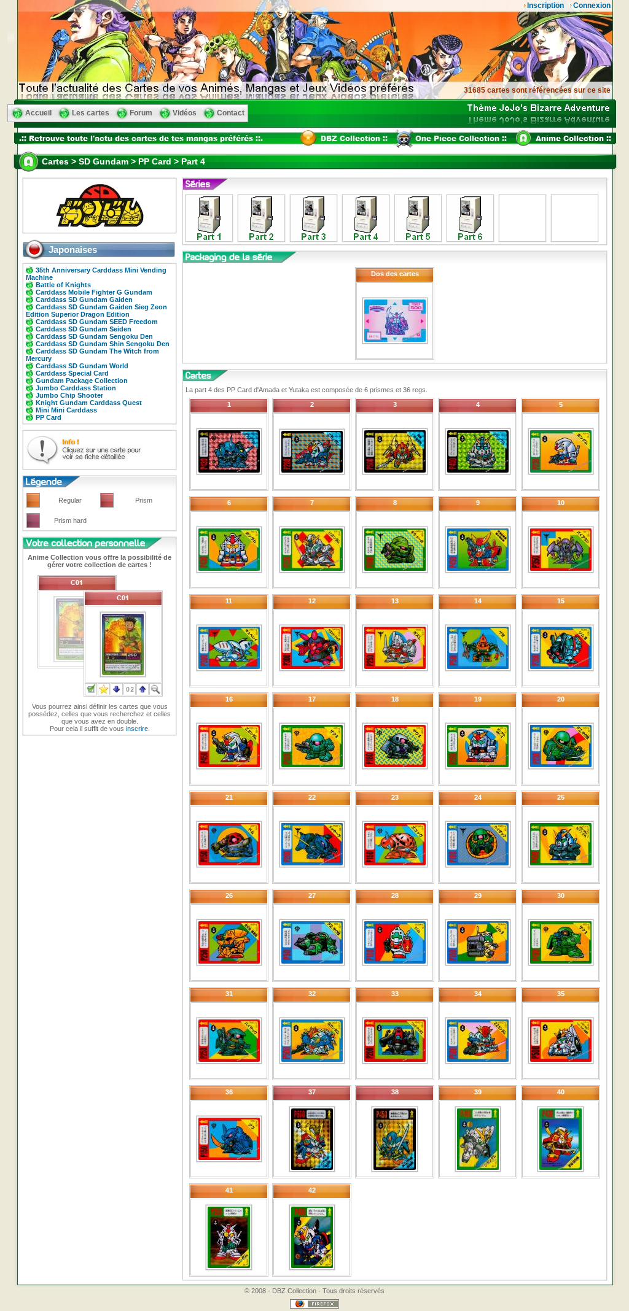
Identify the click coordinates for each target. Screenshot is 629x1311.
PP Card (48, 417)
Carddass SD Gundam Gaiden (84, 299)
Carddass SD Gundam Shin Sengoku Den (103, 343)
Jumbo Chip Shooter (69, 395)
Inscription (545, 5)
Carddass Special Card (72, 373)
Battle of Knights (63, 284)
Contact (230, 113)
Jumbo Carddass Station (76, 388)
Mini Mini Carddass (66, 410)
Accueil (38, 113)
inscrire (137, 728)
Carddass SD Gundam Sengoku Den (94, 336)
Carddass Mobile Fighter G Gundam (94, 292)
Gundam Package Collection (82, 380)
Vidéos (185, 113)
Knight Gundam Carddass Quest (89, 402)
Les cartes (90, 113)
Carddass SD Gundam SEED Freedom (97, 321)
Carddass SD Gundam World (82, 365)
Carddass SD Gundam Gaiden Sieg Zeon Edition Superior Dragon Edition (96, 310)
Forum (141, 113)
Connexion (592, 5)
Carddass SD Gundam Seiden (83, 329)
